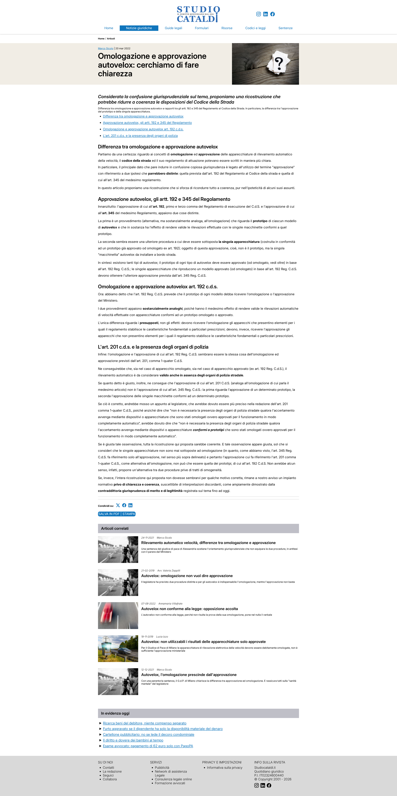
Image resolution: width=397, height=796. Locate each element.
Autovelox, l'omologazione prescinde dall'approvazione (189, 674)
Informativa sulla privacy (224, 767)
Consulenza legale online (173, 779)
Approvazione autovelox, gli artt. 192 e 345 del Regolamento (147, 123)
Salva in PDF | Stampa (116, 514)
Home (108, 28)
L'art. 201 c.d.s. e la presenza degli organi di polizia (140, 136)
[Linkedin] (265, 14)
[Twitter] (118, 505)
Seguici (108, 775)
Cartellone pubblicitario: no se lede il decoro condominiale (148, 734)
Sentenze (286, 28)
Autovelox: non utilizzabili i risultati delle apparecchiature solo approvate (203, 641)
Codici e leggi (255, 28)
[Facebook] (272, 14)
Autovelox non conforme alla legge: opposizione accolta (190, 608)
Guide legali (173, 28)
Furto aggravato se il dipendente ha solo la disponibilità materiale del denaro (163, 729)
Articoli (111, 38)
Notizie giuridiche (139, 28)
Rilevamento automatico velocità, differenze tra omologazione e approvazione (208, 542)
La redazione (112, 771)
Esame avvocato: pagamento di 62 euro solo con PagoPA (148, 746)
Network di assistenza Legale (171, 773)
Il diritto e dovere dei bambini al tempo (133, 740)
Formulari (202, 28)
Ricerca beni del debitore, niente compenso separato (144, 723)
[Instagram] (258, 14)
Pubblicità (162, 767)
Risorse (226, 28)
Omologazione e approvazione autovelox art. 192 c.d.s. (143, 129)
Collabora (110, 779)
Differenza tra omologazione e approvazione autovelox (143, 116)
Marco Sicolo (105, 48)
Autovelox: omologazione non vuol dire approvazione (187, 575)
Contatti (108, 767)
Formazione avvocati (170, 783)
